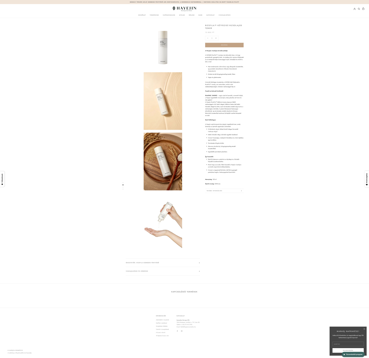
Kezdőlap (142, 15)
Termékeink (154, 15)
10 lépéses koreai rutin (162, 336)
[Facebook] (177, 331)
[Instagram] (181, 331)
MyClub (182, 15)
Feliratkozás (348, 350)
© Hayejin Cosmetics (15, 350)
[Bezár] (364, 329)
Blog (200, 15)
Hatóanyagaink (169, 15)
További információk (214, 191)
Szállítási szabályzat (161, 323)
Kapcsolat (211, 15)
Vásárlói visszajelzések (162, 329)
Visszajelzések (225, 15)
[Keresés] (359, 9)
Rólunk (192, 15)
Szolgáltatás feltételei (162, 326)
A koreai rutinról (160, 332)
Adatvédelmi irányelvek (162, 320)
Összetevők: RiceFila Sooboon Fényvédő (142, 263)
